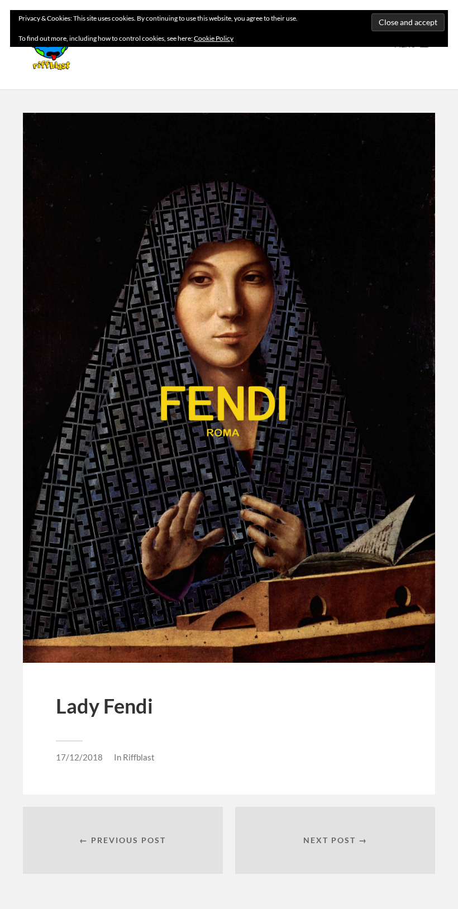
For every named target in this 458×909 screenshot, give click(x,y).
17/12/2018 (79, 757)
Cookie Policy (213, 38)
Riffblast (139, 757)
